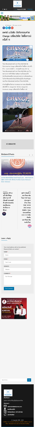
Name (6, 251)
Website (6, 266)
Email (6, 259)
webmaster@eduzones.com (15, 406)
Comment (7, 273)
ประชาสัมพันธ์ (11, 415)
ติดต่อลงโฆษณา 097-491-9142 (15, 412)
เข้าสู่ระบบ (29, 9)
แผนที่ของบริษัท (11, 409)
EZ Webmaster (8, 25)
